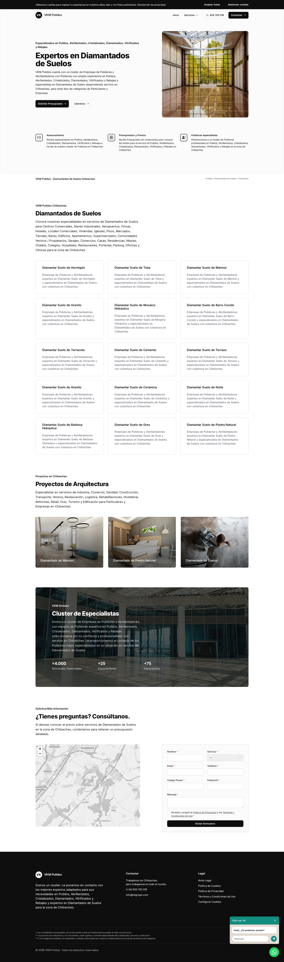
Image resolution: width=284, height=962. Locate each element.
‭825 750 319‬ (217, 15)
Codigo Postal (175, 780)
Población (213, 780)
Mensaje (172, 794)
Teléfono (212, 765)
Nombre (172, 751)
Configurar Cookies (209, 901)
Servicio (212, 751)
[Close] (275, 920)
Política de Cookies (209, 885)
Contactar (236, 15)
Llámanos (79, 103)
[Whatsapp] (274, 952)
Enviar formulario (205, 823)
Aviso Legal (204, 880)
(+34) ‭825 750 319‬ (136, 889)
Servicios (189, 15)
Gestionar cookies (238, 4)
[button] (87, 785)
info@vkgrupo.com (137, 894)
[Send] (274, 939)
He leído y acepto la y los (202, 814)
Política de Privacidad (204, 812)
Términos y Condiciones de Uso (217, 896)
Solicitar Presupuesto (50, 103)
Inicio (176, 15)
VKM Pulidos (52, 15)
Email (171, 765)
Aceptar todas (212, 4)
